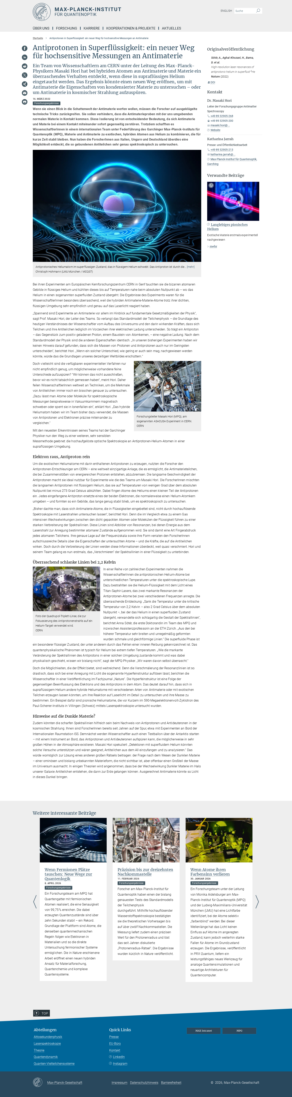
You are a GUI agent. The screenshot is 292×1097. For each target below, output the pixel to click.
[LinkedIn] (25, 57)
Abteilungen (45, 1030)
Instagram (120, 1063)
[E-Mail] (25, 93)
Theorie (39, 1050)
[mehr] (191, 266)
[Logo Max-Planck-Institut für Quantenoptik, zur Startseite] (107, 12)
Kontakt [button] (214, 92)
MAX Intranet (203, 1030)
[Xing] (25, 84)
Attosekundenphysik (48, 1037)
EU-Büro (115, 1043)
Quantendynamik (46, 1057)
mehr (213, 246)
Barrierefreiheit (171, 1083)
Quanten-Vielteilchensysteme (54, 1063)
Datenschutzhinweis (144, 1083)
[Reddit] (25, 66)
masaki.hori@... (220, 125)
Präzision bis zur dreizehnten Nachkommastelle (145, 872)
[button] (197, 259)
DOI (213, 82)
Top (45, 1013)
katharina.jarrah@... (223, 154)
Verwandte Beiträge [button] (225, 175)
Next (257, 902)
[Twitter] (25, 75)
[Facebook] (25, 48)
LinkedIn (119, 1057)
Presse (114, 1037)
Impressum (119, 1083)
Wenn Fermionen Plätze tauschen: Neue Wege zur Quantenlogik (68, 874)
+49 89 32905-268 (222, 116)
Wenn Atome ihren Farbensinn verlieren (210, 872)
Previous (35, 902)
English (226, 10)
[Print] (25, 102)
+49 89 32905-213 (222, 149)
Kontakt (114, 1050)
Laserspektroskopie (47, 1043)
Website (215, 130)
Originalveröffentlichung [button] (230, 49)
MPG (239, 1030)
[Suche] (258, 11)
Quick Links (120, 1030)
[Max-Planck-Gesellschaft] (40, 1082)
